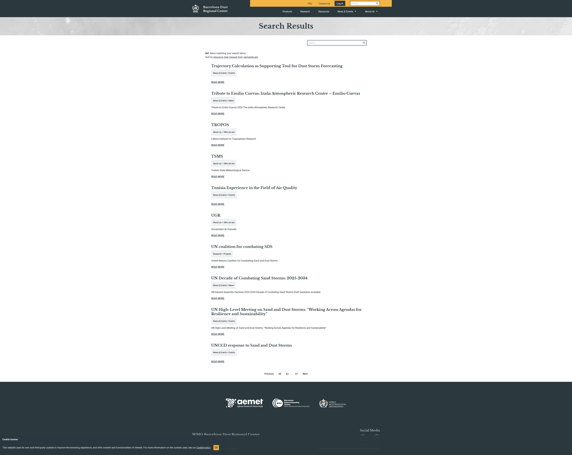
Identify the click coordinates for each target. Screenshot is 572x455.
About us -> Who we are (224, 132)
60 (280, 373)
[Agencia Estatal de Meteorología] (244, 403)
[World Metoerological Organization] (332, 403)
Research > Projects (222, 254)
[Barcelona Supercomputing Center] (291, 403)
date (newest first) (233, 57)
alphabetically (250, 57)
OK (216, 447)
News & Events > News (223, 100)
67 (296, 373)
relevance (218, 57)
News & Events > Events (224, 73)
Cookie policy (203, 447)
